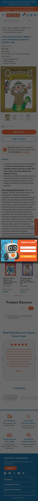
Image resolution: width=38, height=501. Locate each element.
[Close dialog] (36, 241)
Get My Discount (28, 256)
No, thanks (28, 259)
